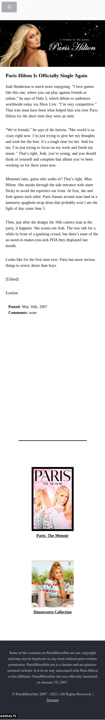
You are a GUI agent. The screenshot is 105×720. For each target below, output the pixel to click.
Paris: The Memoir (52, 536)
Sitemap (52, 700)
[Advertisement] (52, 376)
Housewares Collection (53, 612)
